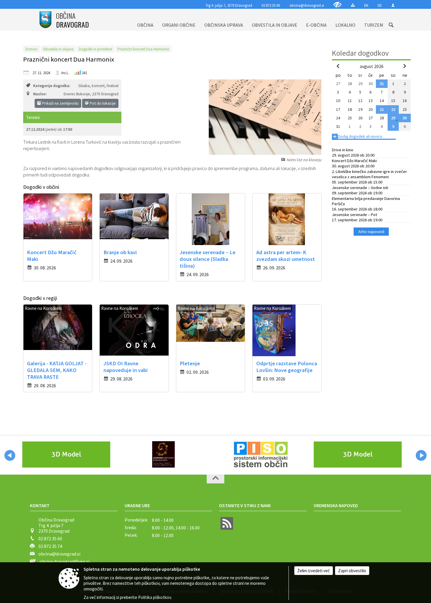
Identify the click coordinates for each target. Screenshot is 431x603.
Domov (32, 49)
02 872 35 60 (271, 5)
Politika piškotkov (154, 597)
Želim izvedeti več (313, 570)
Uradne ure (137, 505)
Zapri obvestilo (352, 570)
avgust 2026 (372, 66)
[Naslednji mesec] (404, 66)
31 (382, 83)
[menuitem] (145, 20)
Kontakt (40, 505)
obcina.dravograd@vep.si (64, 561)
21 (382, 109)
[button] (9, 455)
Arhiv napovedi (371, 231)
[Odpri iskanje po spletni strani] (391, 25)
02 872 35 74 (50, 546)
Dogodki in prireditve (95, 49)
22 (393, 109)
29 (393, 117)
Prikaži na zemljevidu (60, 103)
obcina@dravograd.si (306, 5)
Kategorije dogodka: (51, 85)
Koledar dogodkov (360, 53)
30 (405, 117)
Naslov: (40, 93)
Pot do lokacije (102, 103)
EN (366, 5)
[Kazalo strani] (353, 5)
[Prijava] (393, 5)
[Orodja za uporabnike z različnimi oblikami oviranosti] (337, 4)
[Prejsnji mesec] (338, 66)
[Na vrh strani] (215, 479)
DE (380, 5)
